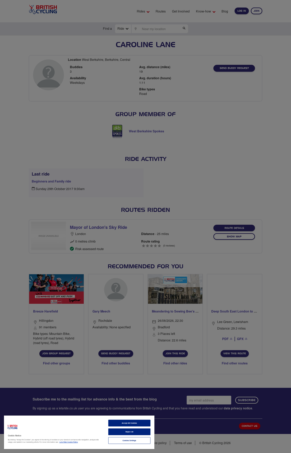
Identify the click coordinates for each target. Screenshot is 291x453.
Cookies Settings (129, 440)
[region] (79, 432)
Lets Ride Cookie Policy (68, 442)
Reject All (129, 432)
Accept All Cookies (129, 423)
